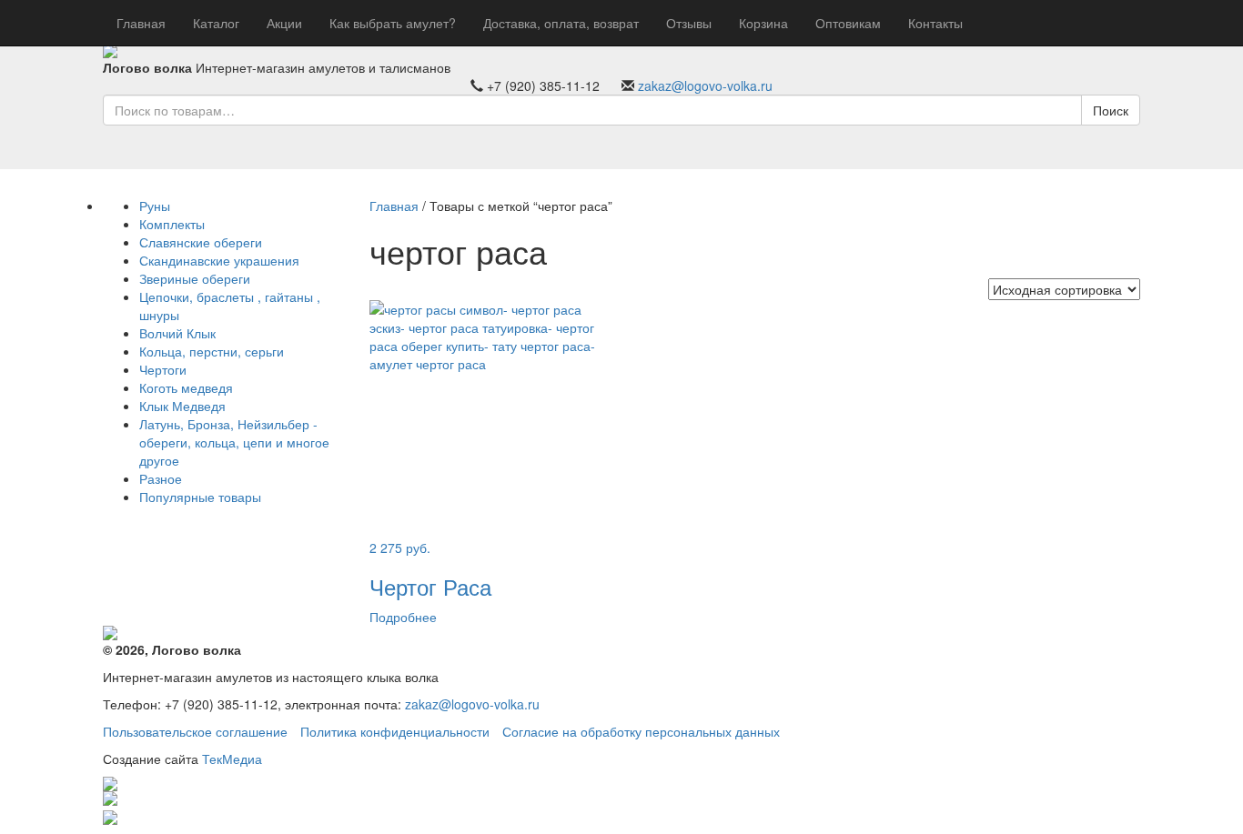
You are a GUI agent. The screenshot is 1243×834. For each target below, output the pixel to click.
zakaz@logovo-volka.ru (705, 85)
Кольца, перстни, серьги (211, 351)
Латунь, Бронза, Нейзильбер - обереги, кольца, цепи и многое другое (234, 442)
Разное (160, 478)
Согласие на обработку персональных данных (641, 731)
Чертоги (163, 369)
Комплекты (172, 224)
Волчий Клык (177, 333)
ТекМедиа (232, 758)
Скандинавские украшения (219, 260)
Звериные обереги (194, 278)
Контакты (935, 23)
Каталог (216, 23)
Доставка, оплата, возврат (561, 23)
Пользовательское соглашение (195, 731)
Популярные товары (200, 496)
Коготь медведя (186, 387)
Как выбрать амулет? (392, 23)
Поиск (1110, 110)
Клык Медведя (182, 406)
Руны (154, 205)
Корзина (763, 23)
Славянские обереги (200, 242)
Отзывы (689, 23)
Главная (141, 23)
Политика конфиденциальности (395, 731)
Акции (284, 23)
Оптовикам (848, 23)
